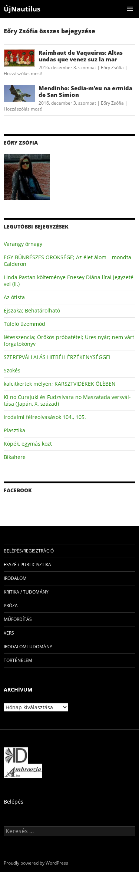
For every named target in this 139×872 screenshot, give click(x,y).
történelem (18, 660)
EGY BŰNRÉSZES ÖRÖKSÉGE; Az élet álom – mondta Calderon (67, 260)
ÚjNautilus (22, 8)
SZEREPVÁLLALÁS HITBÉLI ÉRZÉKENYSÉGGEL (58, 357)
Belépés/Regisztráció (29, 551)
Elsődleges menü (130, 9)
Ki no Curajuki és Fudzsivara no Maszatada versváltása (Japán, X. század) (67, 400)
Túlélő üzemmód (24, 323)
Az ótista (14, 297)
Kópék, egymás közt (28, 443)
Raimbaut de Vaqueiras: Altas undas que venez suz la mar (81, 56)
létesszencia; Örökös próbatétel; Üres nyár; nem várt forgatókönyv (69, 340)
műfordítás (18, 619)
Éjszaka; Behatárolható (32, 310)
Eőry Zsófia (112, 67)
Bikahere (15, 456)
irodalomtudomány (28, 646)
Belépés (13, 801)
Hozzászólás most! (23, 73)
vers (9, 633)
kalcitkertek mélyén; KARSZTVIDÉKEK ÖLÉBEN (60, 383)
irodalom (15, 578)
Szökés (12, 370)
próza (11, 605)
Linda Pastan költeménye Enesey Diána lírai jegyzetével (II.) (69, 280)
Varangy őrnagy (23, 243)
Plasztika (14, 430)
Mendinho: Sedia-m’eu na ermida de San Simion (85, 91)
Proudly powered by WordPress (36, 863)
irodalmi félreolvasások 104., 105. (45, 416)
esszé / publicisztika (27, 564)
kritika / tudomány (26, 592)
